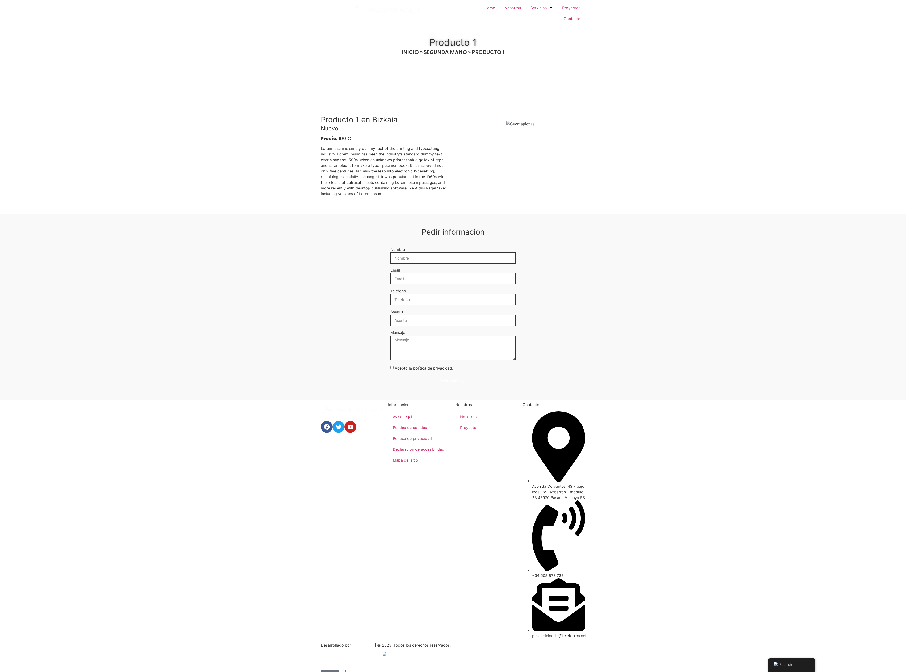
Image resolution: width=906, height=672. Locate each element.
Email (395, 270)
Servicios (538, 7)
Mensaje (397, 333)
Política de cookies (410, 427)
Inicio (410, 52)
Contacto (572, 18)
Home (489, 7)
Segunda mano (445, 52)
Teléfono (398, 291)
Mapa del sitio (405, 460)
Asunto (396, 312)
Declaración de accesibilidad (418, 449)
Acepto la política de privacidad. (424, 368)
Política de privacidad (412, 438)
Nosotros (512, 7)
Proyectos (571, 7)
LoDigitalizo (363, 645)
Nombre (397, 250)
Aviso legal (402, 416)
